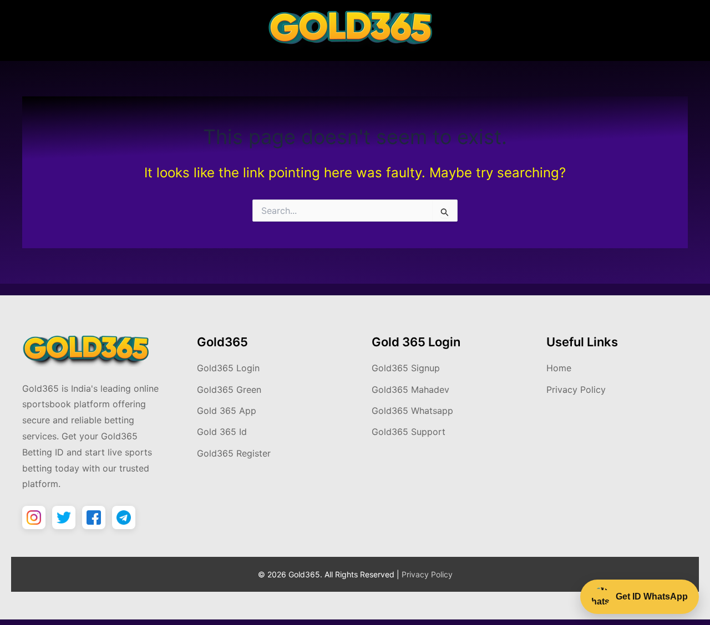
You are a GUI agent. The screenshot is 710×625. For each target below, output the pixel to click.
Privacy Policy (576, 389)
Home (558, 367)
